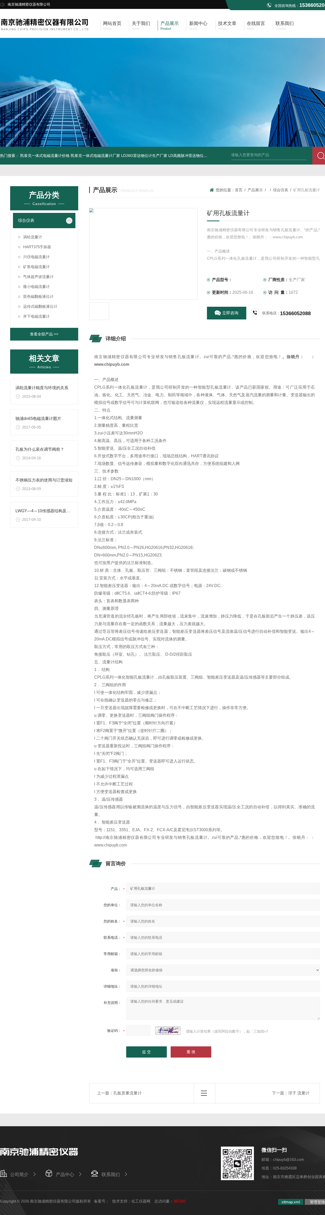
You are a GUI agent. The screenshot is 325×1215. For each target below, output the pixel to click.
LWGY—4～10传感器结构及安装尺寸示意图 (55, 511)
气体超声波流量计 (38, 276)
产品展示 (255, 190)
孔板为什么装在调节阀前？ (39, 449)
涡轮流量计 (32, 237)
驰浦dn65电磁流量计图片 (38, 418)
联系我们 (111, 1174)
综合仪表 (26, 220)
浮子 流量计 (299, 1093)
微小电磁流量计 (36, 286)
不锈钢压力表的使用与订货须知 (43, 480)
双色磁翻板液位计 (38, 296)
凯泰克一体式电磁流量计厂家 (95, 155)
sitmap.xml (291, 1202)
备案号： (101, 1201)
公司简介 (19, 1174)
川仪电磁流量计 (36, 257)
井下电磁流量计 (36, 316)
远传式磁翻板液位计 (40, 306)
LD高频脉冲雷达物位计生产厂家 (195, 155)
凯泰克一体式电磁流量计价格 (45, 155)
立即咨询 (230, 313)
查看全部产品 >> (44, 334)
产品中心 (65, 1174)
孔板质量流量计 (127, 1093)
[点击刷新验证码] (168, 1030)
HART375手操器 (37, 247)
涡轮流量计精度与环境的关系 (41, 388)
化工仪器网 (140, 1201)
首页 (238, 190)
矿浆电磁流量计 (36, 267)
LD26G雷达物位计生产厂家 (144, 155)
